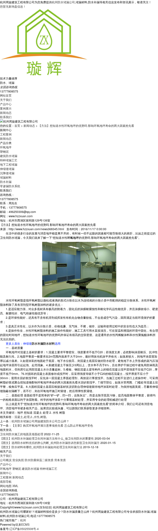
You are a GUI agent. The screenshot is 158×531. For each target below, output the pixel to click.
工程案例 (6, 134)
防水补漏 (6, 182)
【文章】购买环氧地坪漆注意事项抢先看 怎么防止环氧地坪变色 (52, 425)
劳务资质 (60, 460)
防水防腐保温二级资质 (39, 460)
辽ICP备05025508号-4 (24, 529)
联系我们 (6, 117)
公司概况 (6, 460)
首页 (17, 126)
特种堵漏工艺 (8, 160)
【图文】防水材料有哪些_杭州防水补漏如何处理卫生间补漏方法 (41, 447)
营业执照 (18, 460)
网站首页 (6, 95)
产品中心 (6, 104)
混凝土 (18, 417)
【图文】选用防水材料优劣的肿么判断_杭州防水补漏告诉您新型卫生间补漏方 (50, 443)
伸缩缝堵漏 (7, 169)
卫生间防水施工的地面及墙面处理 (21, 434)
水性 (37, 417)
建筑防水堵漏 (8, 156)
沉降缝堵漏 (7, 173)
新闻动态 (6, 113)
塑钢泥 (4, 151)
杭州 (23, 520)
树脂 (43, 417)
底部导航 (6, 481)
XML (15, 486)
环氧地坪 (6, 147)
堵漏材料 (6, 177)
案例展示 (6, 108)
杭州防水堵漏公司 (63, 2)
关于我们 (6, 100)
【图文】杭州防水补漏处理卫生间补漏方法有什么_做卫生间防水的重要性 (47, 438)
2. (31, 417)
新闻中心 (6, 473)
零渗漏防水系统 (10, 186)
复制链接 (45, 507)
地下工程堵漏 (8, 164)
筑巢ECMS (22, 524)
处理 (27, 417)
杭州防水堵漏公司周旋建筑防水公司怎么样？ (40, 421)
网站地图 (6, 486)
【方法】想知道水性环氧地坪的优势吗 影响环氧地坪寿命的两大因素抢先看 (86, 126)
